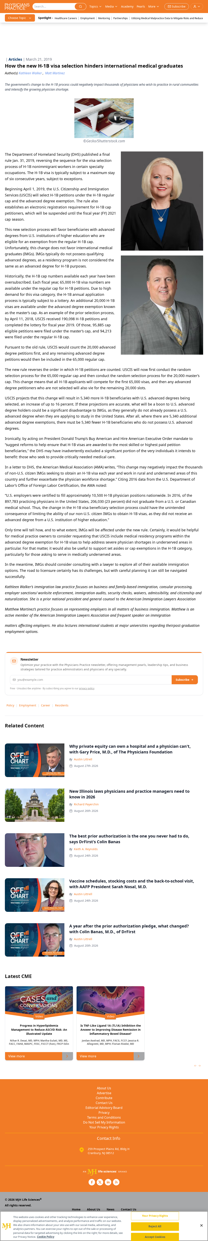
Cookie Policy (45, 1237)
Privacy (104, 1112)
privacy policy (86, 688)
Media (109, 6)
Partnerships (120, 18)
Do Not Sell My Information (104, 1122)
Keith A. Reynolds (86, 849)
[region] (104, 1226)
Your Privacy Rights (104, 1127)
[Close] (201, 1225)
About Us (104, 1088)
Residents (61, 705)
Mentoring (104, 18)
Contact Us (104, 1103)
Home (76, 1209)
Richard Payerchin (86, 804)
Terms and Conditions (104, 1117)
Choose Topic (17, 18)
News (110, 1209)
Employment (87, 18)
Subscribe (182, 680)
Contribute (104, 1098)
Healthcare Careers (66, 18)
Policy (10, 705)
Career (45, 705)
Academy (127, 6)
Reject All (154, 1226)
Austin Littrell (83, 759)
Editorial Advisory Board (104, 1107)
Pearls (141, 6)
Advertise (104, 1093)
